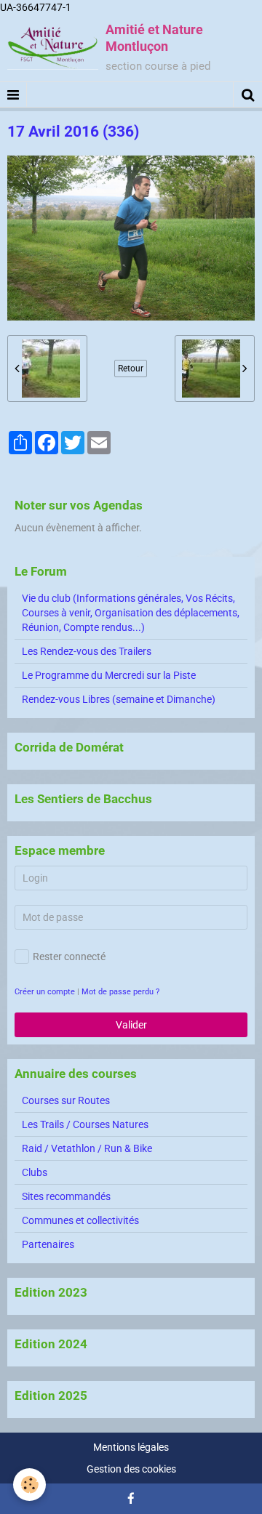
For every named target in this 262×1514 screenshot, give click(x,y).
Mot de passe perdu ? (120, 991)
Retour (130, 368)
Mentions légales (131, 1447)
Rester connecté (69, 956)
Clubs (34, 1172)
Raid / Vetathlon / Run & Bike (87, 1148)
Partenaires (48, 1244)
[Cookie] (29, 1484)
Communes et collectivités (80, 1220)
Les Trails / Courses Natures (85, 1124)
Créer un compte (45, 991)
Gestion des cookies (131, 1469)
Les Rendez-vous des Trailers (86, 651)
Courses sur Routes (66, 1100)
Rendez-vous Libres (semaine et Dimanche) (118, 699)
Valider (131, 1025)
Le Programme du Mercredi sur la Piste (109, 675)
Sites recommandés (66, 1196)
